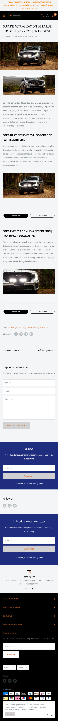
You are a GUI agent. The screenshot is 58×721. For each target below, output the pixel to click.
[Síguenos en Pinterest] (15, 506)
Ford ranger (13, 327)
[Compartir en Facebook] (16, 334)
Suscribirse (29, 476)
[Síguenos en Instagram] (10, 506)
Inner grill (37, 327)
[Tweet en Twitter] (26, 334)
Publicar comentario (16, 425)
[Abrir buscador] (42, 15)
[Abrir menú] (4, 16)
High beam (27, 327)
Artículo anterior (12, 350)
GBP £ (21, 667)
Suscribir (11, 654)
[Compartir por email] (31, 334)
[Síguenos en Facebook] (4, 506)
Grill (20, 327)
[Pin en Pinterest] (21, 334)
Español (7, 667)
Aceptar (10, 714)
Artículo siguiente (45, 350)
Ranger (45, 327)
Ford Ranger (7, 36)
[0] (53, 15)
